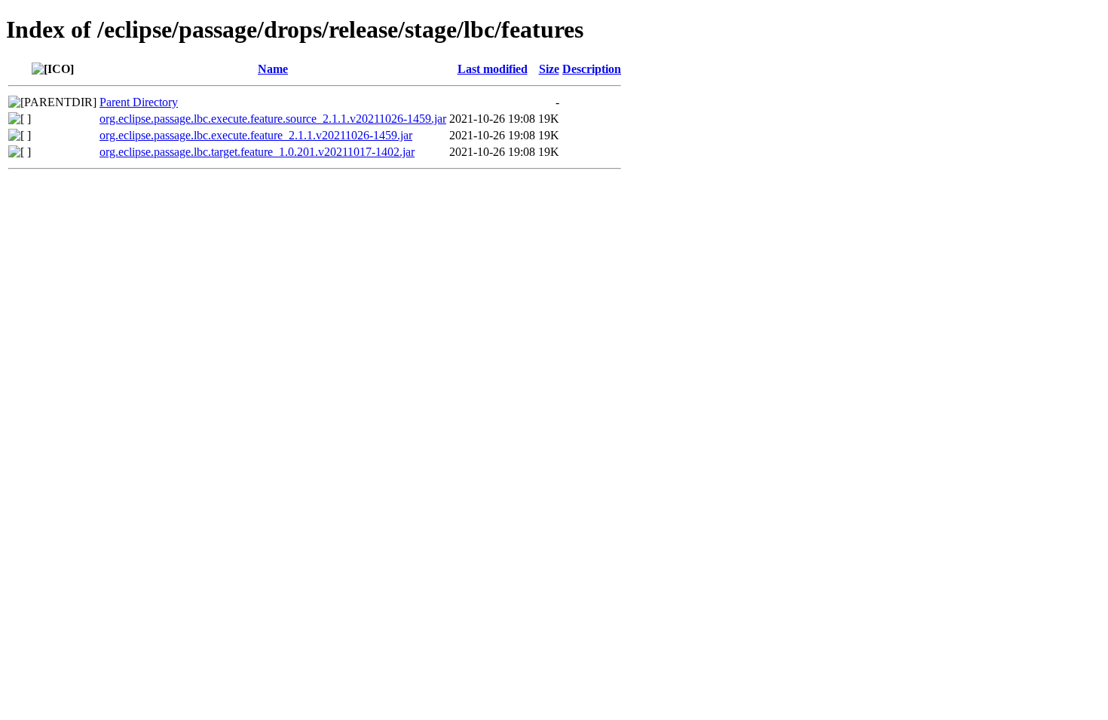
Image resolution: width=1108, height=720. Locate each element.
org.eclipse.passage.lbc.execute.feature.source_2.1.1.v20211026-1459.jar (272, 118)
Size (549, 69)
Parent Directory (138, 102)
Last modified (493, 69)
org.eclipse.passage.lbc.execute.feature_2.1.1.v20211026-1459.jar (255, 135)
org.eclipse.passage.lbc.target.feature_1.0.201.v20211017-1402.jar (257, 151)
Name (273, 69)
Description (591, 69)
